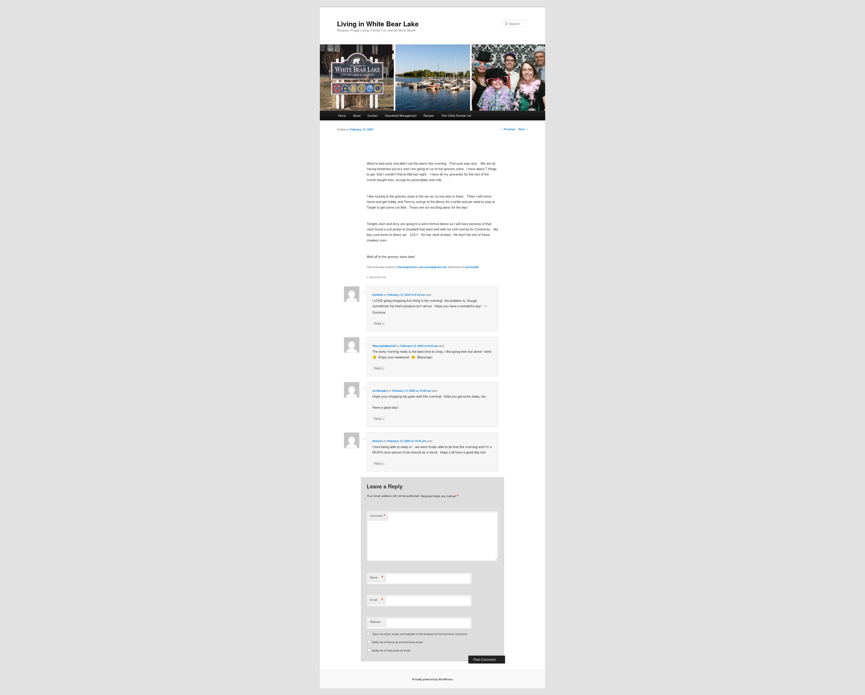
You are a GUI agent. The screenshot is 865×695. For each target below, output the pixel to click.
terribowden (380, 391)
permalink (472, 267)
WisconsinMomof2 (384, 346)
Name (376, 577)
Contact (373, 115)
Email (376, 599)
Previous (507, 129)
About (357, 115)
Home (342, 115)
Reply (379, 323)
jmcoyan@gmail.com (433, 267)
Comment (377, 515)
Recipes (428, 115)
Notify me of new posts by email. (391, 650)
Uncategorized (406, 267)
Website (375, 622)
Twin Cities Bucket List (456, 115)
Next (523, 129)
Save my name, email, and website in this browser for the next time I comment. (420, 634)
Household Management (401, 115)
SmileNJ (377, 295)
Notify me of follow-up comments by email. (397, 642)
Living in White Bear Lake (378, 23)
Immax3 (377, 441)
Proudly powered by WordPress (432, 679)
